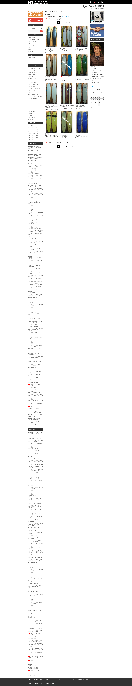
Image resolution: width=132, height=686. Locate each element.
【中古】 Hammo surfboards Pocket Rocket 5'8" (35, 309)
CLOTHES (30, 49)
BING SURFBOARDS (33, 72)
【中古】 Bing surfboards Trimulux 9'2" (34, 412)
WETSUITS (31, 45)
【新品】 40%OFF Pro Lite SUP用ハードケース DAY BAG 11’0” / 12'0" (35, 257)
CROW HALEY (32, 76)
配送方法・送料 (70, 679)
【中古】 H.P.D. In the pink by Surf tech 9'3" (35, 295)
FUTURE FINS (32, 82)
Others (60, 11)
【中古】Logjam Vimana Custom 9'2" (33, 219)
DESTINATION (32, 78)
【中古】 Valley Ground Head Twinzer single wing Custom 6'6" (35, 265)
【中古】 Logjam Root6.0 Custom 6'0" (33, 206)
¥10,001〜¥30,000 (33, 129)
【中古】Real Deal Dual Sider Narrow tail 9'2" (34, 186)
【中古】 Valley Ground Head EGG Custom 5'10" (35, 166)
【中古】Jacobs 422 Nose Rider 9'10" (34, 182)
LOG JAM (30, 92)
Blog (91, 86)
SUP (29, 43)
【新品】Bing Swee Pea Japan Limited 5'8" (34, 155)
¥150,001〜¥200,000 (33, 137)
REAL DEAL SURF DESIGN (35, 101)
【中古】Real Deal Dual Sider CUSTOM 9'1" (35, 198)
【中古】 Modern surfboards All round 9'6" (82, 106)
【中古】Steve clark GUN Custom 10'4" (51, 77)
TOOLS (30, 115)
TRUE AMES (31, 117)
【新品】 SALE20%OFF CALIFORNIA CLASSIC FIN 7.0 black (35, 194)
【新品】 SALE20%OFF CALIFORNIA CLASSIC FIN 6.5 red (35, 396)
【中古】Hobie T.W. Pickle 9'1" (65, 49)
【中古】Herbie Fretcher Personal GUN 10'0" (51, 49)
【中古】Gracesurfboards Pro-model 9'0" (82, 49)
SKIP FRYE (31, 109)
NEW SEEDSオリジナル (34, 68)
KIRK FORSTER (32, 90)
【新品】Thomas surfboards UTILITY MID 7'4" (34, 314)
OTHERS (30, 51)
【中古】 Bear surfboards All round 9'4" (67, 106)
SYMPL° (30, 113)
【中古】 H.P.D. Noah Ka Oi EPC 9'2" (35, 346)
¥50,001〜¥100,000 (33, 133)
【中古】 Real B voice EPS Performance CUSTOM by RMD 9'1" (51, 106)
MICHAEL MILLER (33, 94)
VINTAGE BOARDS (33, 41)
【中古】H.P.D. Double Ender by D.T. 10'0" (66, 78)
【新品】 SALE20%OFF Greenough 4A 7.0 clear (35, 391)
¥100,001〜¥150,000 (33, 135)
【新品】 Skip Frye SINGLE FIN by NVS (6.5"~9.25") (34, 224)
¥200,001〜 (31, 139)
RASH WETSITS (32, 98)
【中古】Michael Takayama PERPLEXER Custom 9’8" (34, 353)
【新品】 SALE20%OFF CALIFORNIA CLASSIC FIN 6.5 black (35, 190)
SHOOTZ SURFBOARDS (34, 107)
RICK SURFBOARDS (33, 103)
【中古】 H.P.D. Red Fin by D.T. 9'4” (34, 372)
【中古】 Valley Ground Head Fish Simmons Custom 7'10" (35, 339)
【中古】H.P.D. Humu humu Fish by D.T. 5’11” (35, 317)
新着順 (67, 16)
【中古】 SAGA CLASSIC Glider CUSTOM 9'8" (65, 135)
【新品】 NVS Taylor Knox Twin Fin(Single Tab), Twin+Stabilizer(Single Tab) (35, 280)
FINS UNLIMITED (32, 86)
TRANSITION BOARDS (34, 39)
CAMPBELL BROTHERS (34, 74)
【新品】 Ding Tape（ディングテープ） (35, 242)
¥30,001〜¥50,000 (33, 131)
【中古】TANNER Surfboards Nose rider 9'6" (35, 298)
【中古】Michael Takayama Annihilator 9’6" (35, 284)
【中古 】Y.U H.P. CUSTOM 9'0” (33, 301)
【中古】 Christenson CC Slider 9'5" (35, 425)
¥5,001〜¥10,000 (32, 127)
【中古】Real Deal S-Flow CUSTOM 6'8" (35, 269)
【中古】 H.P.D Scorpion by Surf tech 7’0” (35, 378)
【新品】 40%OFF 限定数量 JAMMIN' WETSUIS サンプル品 (35, 235)
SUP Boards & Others (34, 62)
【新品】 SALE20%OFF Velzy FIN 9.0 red (35, 404)
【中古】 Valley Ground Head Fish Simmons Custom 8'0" (35, 253)
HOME (30, 679)
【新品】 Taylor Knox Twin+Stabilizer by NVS (35, 227)
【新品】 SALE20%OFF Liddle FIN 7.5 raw (35, 176)
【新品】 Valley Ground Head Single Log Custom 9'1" (35, 408)
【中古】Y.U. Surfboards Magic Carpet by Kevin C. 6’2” (35, 321)
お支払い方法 (61, 679)
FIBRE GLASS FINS (33, 84)
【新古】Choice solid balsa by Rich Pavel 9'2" (35, 291)
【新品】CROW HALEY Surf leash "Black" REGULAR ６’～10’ (35, 162)
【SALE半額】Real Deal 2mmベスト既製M (35, 169)
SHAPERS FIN (32, 105)
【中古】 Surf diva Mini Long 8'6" (35, 484)
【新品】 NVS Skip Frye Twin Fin (35, 276)
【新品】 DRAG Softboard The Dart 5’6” (34, 325)
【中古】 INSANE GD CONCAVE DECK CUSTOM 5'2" (35, 202)
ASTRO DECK (31, 70)
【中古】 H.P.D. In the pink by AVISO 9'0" (35, 382)
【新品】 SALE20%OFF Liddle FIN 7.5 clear (35, 172)
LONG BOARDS (53, 11)
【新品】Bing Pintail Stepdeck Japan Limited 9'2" (34, 147)
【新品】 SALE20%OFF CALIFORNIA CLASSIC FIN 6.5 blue (35, 400)
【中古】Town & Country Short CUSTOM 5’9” (34, 361)
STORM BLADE (32, 111)
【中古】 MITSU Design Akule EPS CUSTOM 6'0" (35, 231)
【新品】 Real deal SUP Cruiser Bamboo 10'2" (34, 419)
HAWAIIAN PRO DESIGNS (35, 96)
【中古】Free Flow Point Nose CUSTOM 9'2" (81, 77)
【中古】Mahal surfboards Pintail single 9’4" (34, 334)
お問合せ (42, 679)
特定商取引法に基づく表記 (81, 679)
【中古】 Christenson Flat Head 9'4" (82, 134)
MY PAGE (36, 679)
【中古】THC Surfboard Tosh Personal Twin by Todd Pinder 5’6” (35, 329)
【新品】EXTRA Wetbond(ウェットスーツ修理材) (35, 158)
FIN (29, 47)
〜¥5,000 (30, 125)
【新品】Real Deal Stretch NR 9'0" (34, 365)
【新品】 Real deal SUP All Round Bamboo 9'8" (35, 415)
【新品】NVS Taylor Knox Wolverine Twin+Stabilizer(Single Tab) (35, 288)
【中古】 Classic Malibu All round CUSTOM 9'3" (51, 134)
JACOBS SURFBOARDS (34, 88)
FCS (29, 80)
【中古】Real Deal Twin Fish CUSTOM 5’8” (35, 357)
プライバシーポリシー (51, 679)
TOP (46, 11)
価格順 (63, 16)
